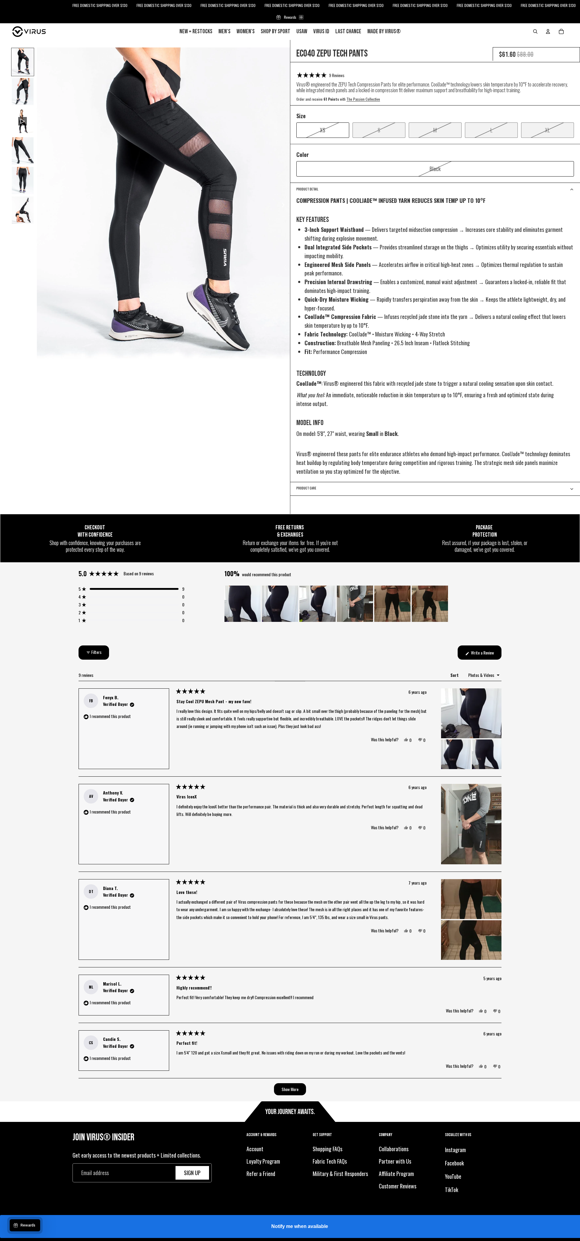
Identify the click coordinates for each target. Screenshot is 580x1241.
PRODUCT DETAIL (307, 189)
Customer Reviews (397, 1186)
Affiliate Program (396, 1174)
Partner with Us (395, 1161)
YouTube (453, 1176)
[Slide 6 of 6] (23, 210)
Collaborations (393, 1149)
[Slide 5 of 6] (23, 180)
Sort (455, 675)
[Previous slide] (42, 206)
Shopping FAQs (327, 1149)
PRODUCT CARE (306, 488)
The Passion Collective (363, 99)
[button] (320, 75)
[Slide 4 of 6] (23, 150)
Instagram (455, 1150)
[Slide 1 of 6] (23, 62)
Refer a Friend (260, 1174)
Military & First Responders (340, 1174)
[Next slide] (285, 206)
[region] (336, 604)
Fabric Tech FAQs (330, 1161)
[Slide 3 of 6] (23, 121)
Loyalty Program (263, 1161)
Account (254, 1149)
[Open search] (535, 31)
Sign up (192, 1173)
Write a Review (485, 654)
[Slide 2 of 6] (23, 91)
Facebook (454, 1163)
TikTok (451, 1190)
